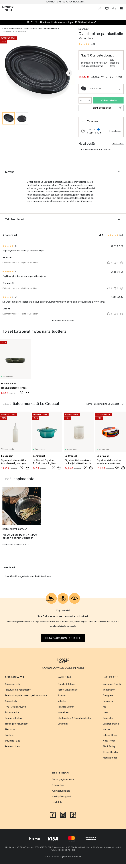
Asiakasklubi (11, 701)
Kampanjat (108, 701)
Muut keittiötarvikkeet (47, 28)
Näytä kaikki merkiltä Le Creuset (103, 404)
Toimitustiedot (12, 712)
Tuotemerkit (109, 689)
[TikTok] (73, 814)
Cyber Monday (110, 752)
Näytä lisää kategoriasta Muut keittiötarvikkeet (28, 576)
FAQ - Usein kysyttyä (15, 706)
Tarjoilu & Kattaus (66, 684)
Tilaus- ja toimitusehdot (16, 723)
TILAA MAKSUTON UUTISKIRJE (63, 638)
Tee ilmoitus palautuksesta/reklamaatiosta (26, 695)
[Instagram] (63, 814)
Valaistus (62, 701)
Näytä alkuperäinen (29, 263)
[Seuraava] (69, 73)
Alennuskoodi (110, 757)
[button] (87, 44)
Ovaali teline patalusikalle (14, 31)
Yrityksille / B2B (12, 740)
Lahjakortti (63, 723)
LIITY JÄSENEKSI (56, 2)
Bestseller (108, 718)
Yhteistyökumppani (61, 796)
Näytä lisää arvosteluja (63, 320)
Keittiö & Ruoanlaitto (11, 28)
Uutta (105, 712)
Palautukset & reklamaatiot (18, 689)
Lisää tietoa (115, 131)
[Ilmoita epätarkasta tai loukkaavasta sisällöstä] (122, 262)
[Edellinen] (5, 73)
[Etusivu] (8, 8)
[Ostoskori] (114, 8)
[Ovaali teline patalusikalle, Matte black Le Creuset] (37, 72)
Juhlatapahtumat (111, 723)
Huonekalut (63, 712)
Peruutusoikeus (12, 746)
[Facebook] (53, 814)
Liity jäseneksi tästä (115, 62)
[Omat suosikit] (107, 8)
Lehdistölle (57, 802)
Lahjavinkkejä (110, 735)
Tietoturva (10, 729)
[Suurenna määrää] (89, 100)
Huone (106, 729)
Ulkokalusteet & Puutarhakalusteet (75, 718)
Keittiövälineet (29, 28)
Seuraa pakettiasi (13, 718)
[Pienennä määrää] (81, 100)
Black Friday (109, 746)
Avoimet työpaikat (61, 790)
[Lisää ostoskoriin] (27, 392)
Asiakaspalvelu (12, 684)
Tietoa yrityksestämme (63, 779)
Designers (108, 695)
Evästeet (9, 735)
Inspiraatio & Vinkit (112, 684)
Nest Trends (109, 740)
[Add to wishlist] (21, 393)
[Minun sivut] (99, 8)
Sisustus (62, 695)
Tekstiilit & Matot (66, 706)
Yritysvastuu (58, 785)
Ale (104, 706)
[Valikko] (121, 8)
